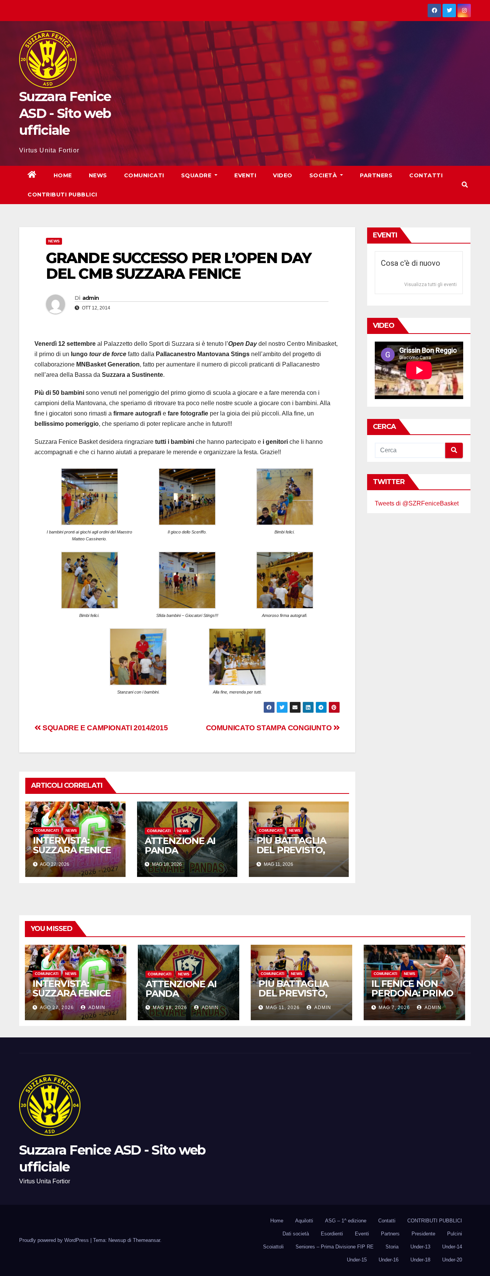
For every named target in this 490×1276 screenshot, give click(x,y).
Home (63, 175)
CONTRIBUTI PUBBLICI (434, 1221)
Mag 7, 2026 (394, 1007)
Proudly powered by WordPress (54, 1240)
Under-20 (452, 1260)
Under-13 (420, 1247)
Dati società (296, 1234)
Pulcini (454, 1234)
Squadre (197, 175)
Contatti (426, 175)
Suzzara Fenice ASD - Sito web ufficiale (65, 113)
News (98, 175)
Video (282, 175)
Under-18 (420, 1260)
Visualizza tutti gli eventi (430, 284)
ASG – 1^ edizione (345, 1221)
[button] (465, 185)
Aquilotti (304, 1221)
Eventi (245, 175)
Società (324, 175)
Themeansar (146, 1240)
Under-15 (357, 1260)
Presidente (423, 1234)
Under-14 (452, 1247)
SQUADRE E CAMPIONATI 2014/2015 (104, 728)
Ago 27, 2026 (57, 1007)
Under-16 (389, 1260)
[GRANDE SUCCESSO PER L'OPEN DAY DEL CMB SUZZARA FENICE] (89, 496)
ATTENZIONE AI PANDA (180, 845)
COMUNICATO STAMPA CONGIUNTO (269, 728)
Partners (376, 175)
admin (90, 297)
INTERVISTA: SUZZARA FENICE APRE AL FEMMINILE (72, 855)
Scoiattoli (273, 1247)
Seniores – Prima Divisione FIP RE (335, 1247)
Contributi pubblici (62, 194)
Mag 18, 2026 (170, 1007)
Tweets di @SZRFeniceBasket (417, 503)
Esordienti (332, 1234)
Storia (392, 1247)
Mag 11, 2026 (283, 1007)
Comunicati (144, 175)
